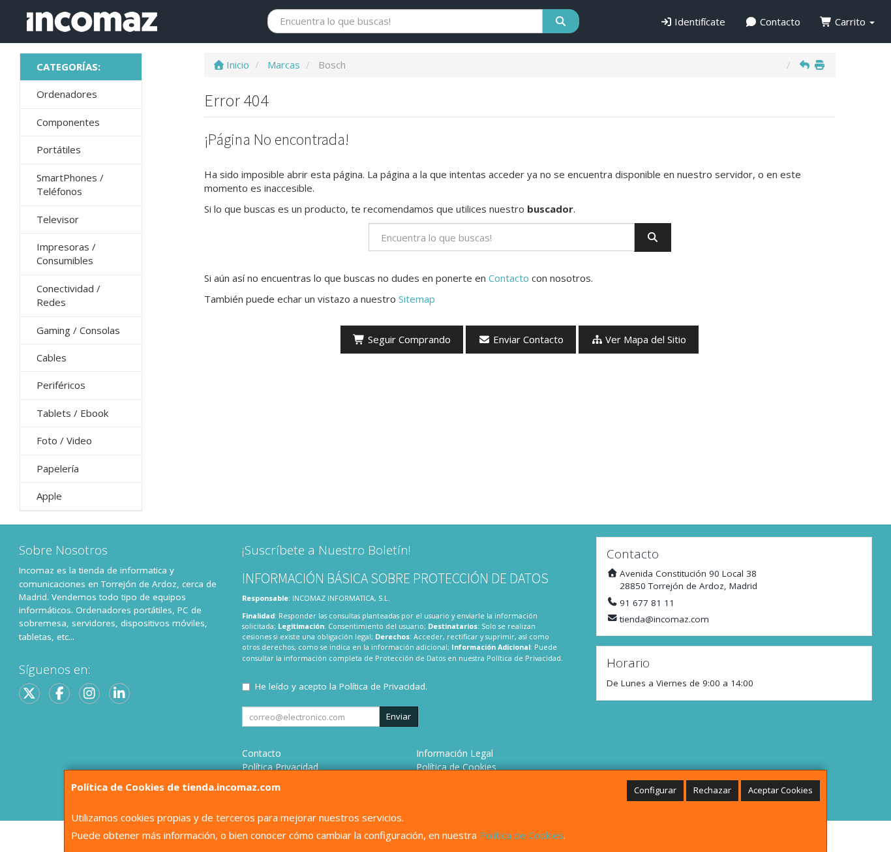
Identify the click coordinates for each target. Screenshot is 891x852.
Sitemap (417, 298)
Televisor (58, 219)
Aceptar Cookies (780, 790)
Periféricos (61, 384)
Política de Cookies (521, 835)
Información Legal (454, 753)
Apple (49, 495)
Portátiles (59, 149)
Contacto (778, 21)
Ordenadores (67, 93)
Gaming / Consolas (78, 330)
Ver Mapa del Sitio (644, 339)
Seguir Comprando (408, 339)
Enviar (398, 716)
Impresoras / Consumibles (66, 253)
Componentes (68, 122)
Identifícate (698, 21)
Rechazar (712, 790)
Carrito (850, 21)
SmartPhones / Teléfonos (70, 184)
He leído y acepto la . (341, 686)
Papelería (58, 468)
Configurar (655, 790)
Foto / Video (64, 440)
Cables (52, 357)
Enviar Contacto (527, 339)
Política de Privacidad (524, 658)
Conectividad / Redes (68, 295)
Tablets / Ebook (72, 412)
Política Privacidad (280, 767)
